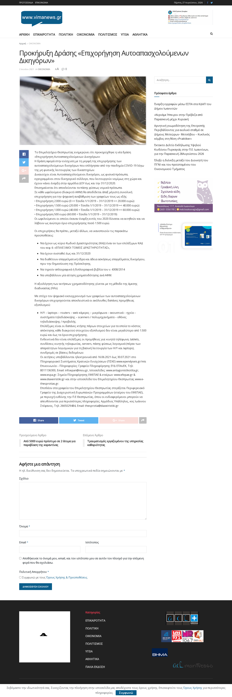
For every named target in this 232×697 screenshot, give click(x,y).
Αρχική (22, 43)
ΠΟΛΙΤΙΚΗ (66, 34)
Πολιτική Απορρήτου (34, 572)
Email (23, 542)
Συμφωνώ (126, 693)
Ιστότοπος (92, 542)
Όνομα (24, 526)
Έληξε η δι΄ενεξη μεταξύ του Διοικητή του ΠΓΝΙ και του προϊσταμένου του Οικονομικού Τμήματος (181, 164)
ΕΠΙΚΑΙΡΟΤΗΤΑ (44, 34)
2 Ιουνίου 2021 (26, 69)
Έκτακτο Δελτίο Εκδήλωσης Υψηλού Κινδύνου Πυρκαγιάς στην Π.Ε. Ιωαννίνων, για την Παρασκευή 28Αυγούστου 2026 (181, 149)
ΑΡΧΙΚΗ (24, 34)
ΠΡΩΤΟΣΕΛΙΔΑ (26, 2)
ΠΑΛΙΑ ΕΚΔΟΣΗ (95, 667)
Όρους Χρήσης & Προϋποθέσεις (66, 577)
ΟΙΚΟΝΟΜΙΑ (85, 34)
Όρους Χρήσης (192, 688)
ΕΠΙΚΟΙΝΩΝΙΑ (41, 2)
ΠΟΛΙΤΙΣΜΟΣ (107, 34)
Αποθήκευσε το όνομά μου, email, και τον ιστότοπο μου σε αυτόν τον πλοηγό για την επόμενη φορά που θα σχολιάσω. (83, 560)
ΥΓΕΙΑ (125, 34)
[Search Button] (209, 79)
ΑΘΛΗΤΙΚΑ (139, 34)
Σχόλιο (24, 478)
